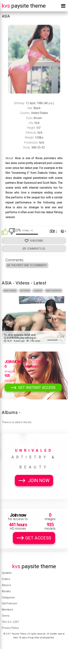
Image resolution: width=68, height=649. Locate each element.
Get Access (38, 538)
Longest (38, 291)
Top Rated (25, 291)
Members (7, 609)
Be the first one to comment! (27, 265)
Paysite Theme (24, 6)
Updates (7, 572)
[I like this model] (5, 231)
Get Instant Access (36, 387)
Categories (8, 597)
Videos (6, 579)
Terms (6, 615)
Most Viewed (10, 291)
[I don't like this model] (12, 231)
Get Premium (9, 603)
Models (6, 591)
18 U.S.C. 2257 (10, 621)
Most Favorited (53, 291)
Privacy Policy (10, 627)
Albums (6, 585)
